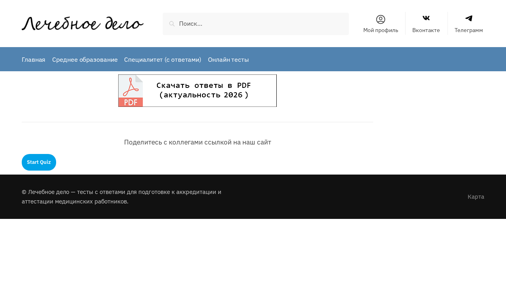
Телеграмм (469, 30)
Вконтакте (426, 30)
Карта (476, 196)
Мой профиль (380, 30)
